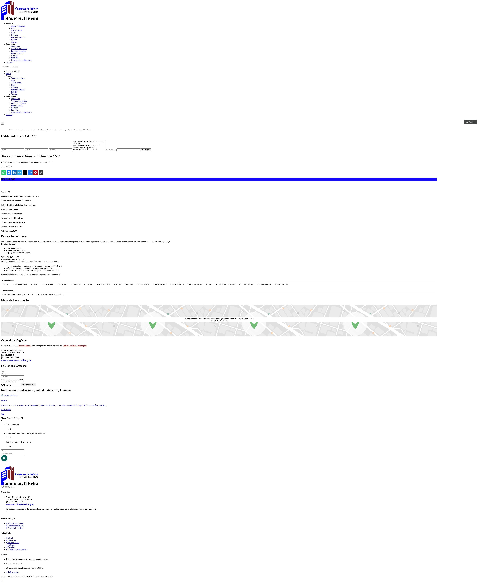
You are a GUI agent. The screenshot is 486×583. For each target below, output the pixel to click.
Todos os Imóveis (18, 26)
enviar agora (145, 150)
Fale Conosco (13, 572)
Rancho (14, 39)
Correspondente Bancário (21, 60)
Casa (13, 28)
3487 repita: (6, 385)
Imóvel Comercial (18, 37)
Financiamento (17, 53)
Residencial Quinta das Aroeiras (21, 205)
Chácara (14, 35)
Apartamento (16, 30)
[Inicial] (19, 19)
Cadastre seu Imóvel (19, 49)
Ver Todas (470, 122)
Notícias (14, 55)
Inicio (8, 74)
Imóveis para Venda (15, 523)
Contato (9, 62)
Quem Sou (15, 46)
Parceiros (14, 58)
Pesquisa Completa (18, 51)
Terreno (14, 42)
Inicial (10, 538)
